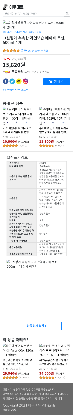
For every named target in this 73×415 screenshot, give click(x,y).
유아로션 (7, 32)
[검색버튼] (67, 14)
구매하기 (58, 81)
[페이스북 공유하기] (6, 81)
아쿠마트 (16, 7)
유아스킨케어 (20, 32)
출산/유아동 (35, 32)
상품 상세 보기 (36, 325)
